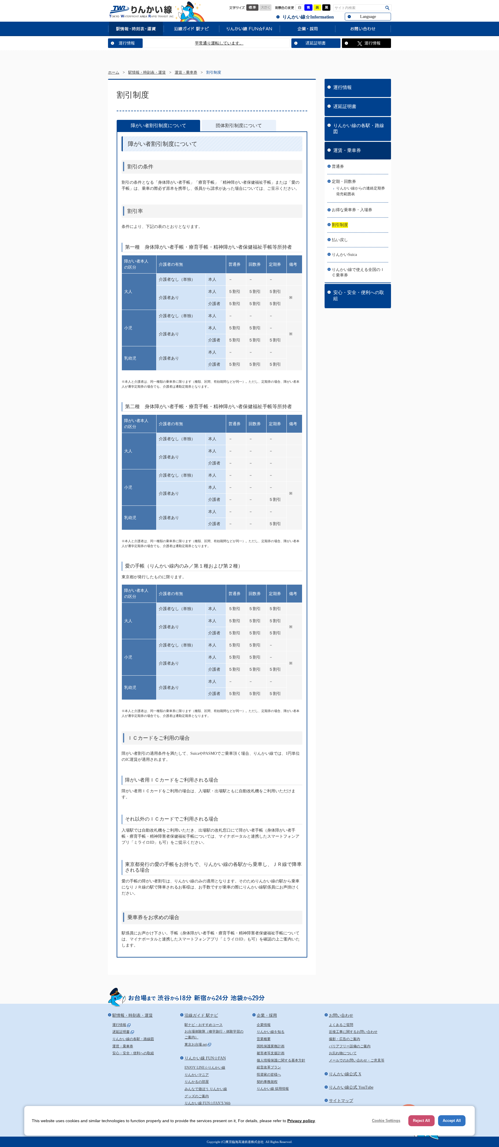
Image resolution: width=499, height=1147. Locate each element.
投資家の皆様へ (269, 1074)
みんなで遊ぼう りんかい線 (206, 1089)
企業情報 (264, 1025)
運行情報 (127, 43)
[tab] (158, 126)
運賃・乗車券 (186, 72)
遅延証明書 (316, 43)
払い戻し (340, 240)
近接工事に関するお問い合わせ (353, 1032)
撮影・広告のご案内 (344, 1039)
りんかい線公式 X (345, 1074)
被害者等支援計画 (270, 1053)
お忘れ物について (343, 1053)
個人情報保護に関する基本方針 (281, 1060)
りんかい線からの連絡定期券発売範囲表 (360, 191)
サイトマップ (341, 1100)
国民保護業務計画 (270, 1046)
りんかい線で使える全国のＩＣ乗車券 (358, 272)
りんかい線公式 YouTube (351, 1087)
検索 (387, 8)
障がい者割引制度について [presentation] (158, 125)
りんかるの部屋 (197, 1082)
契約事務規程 (267, 1082)
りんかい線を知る (270, 1032)
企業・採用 (307, 29)
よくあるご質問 (341, 1025)
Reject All (421, 1120)
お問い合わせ (363, 29)
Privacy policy (301, 1120)
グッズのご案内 (197, 1096)
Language (368, 16)
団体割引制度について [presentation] (239, 125)
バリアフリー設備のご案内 (349, 1046)
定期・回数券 (344, 181)
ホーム (113, 72)
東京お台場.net (196, 1044)
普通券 (338, 166)
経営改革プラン (269, 1067)
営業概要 (264, 1039)
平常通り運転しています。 (198, 43)
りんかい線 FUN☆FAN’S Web (207, 1103)
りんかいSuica (344, 254)
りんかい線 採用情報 (273, 1089)
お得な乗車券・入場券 (352, 210)
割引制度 (340, 225)
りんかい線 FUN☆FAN (249, 29)
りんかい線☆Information (308, 16)
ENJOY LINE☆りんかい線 (205, 1068)
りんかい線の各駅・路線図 (358, 128)
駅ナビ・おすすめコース (204, 1025)
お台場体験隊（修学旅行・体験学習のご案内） (214, 1034)
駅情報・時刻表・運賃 (135, 29)
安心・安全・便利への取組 (358, 295)
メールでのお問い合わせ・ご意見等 (356, 1060)
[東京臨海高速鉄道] (141, 11)
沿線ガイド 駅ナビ (191, 29)
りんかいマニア (197, 1075)
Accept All (452, 1120)
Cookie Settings (386, 1120)
